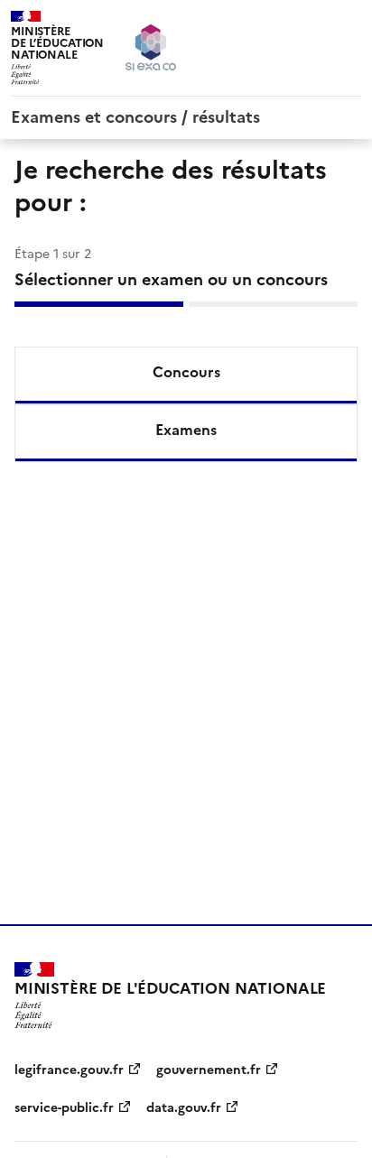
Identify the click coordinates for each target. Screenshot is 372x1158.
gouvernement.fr (208, 1070)
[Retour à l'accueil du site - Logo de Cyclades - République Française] (151, 47)
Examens (186, 429)
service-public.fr (64, 1107)
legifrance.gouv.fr (69, 1070)
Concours (186, 372)
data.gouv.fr (183, 1107)
